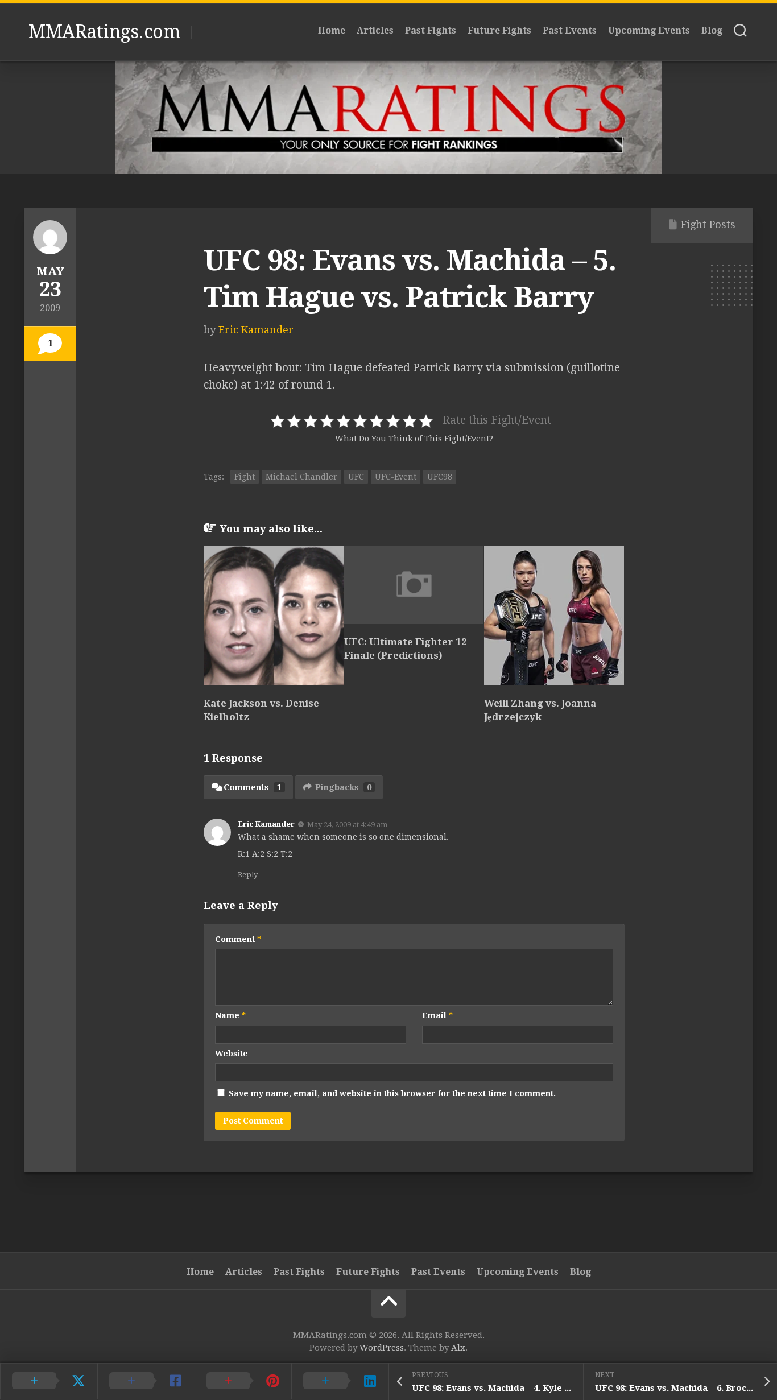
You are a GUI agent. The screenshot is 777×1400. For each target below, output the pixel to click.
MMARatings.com (104, 32)
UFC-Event (395, 476)
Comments (253, 787)
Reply (248, 874)
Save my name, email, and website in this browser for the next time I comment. (392, 1093)
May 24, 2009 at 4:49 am (347, 824)
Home (331, 30)
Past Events (570, 30)
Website (231, 1053)
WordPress (381, 1348)
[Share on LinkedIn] (339, 1381)
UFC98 (439, 476)
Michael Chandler (301, 476)
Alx (458, 1348)
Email (437, 1015)
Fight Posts (708, 224)
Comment (238, 939)
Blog (711, 30)
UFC (356, 476)
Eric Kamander (256, 330)
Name (230, 1015)
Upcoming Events (649, 30)
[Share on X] (48, 1381)
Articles (375, 30)
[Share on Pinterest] (243, 1381)
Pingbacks (343, 787)
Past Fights (430, 30)
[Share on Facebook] (146, 1381)
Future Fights (499, 30)
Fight (244, 476)
